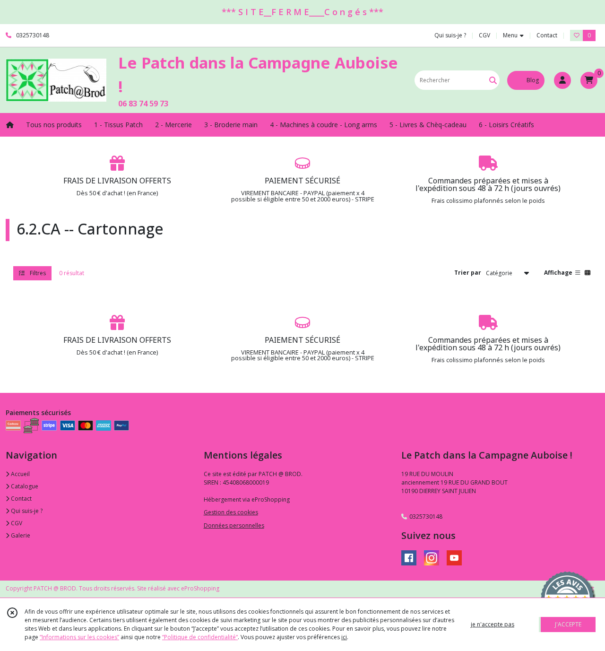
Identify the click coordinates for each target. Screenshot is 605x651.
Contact (546, 35)
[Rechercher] (493, 80)
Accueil (19, 474)
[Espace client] (562, 80)
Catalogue (23, 486)
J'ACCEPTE (568, 624)
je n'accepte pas (492, 624)
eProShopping (200, 588)
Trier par (467, 273)
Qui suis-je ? (26, 511)
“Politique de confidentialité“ (200, 637)
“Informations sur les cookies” (79, 637)
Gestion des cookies (231, 512)
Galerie (19, 535)
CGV (15, 523)
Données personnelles (234, 525)
